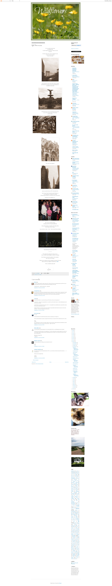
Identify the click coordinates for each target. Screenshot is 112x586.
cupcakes (72, 501)
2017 (73, 331)
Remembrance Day (74, 477)
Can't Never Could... (75, 233)
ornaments (73, 529)
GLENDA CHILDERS (37, 349)
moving (72, 527)
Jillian (75, 473)
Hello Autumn (75, 352)
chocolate (75, 492)
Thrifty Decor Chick (75, 218)
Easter (75, 471)
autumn (72, 484)
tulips (78, 552)
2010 (73, 341)
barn (71, 485)
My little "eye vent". (75, 186)
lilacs (73, 523)
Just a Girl (74, 259)
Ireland (72, 473)
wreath (72, 558)
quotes (74, 535)
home (73, 79)
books (77, 488)
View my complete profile (75, 314)
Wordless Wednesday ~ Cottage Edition (76, 375)
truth (75, 552)
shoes (78, 542)
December (75, 342)
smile (78, 544)
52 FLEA (73, 284)
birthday (72, 486)
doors (77, 502)
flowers (77, 508)
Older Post (66, 362)
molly (78, 525)
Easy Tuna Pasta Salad (75, 163)
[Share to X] (46, 273)
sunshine (77, 548)
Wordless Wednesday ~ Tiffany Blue (75, 360)
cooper (72, 497)
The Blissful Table (75, 188)
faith (78, 504)
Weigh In (75, 481)
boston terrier (73, 489)
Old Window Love (76, 358)
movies (77, 526)
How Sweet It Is (74, 214)
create (77, 500)
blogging (75, 487)
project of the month (74, 533)
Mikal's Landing (75, 150)
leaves (74, 521)
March (74, 384)
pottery (77, 532)
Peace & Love (75, 356)
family (77, 505)
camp (72, 490)
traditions (76, 551)
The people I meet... (75, 209)
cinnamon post (74, 201)
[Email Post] (41, 273)
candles (76, 490)
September (75, 346)
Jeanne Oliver (74, 75)
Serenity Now (74, 185)
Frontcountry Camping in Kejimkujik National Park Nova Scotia (75, 169)
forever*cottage (75, 280)
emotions (73, 504)
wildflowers (77, 555)
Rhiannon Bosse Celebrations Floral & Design (75, 182)
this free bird (36, 313)
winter (72, 557)
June (74, 380)
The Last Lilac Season (75, 285)
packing (78, 529)
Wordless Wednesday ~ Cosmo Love (75, 366)
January (74, 387)
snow (73, 545)
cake (77, 489)
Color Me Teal (75, 369)
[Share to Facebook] (47, 273)
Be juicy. (73, 277)
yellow (75, 558)
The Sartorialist (74, 250)
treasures (72, 552)
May (74, 381)
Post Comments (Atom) (39, 363)
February (74, 385)
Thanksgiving (73, 478)
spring (72, 546)
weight (78, 554)
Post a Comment (35, 360)
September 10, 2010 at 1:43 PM (39, 310)
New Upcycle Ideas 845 (75, 159)
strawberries (76, 547)
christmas (73, 493)
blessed (77, 486)
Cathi (35, 298)
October (74, 345)
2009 (73, 388)
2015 (73, 334)
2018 (73, 330)
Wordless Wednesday (75, 482)
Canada (72, 470)
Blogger (60, 583)
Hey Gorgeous (74, 180)
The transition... (74, 122)
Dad (72, 471)
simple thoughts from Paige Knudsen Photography (75, 271)
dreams (78, 503)
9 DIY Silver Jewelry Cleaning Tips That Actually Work (75, 240)
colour (74, 494)
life (78, 521)
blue (77, 487)
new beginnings (77, 528)
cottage (72, 498)
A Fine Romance (74, 132)
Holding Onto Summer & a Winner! (75, 372)
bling (71, 487)
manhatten (75, 524)
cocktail (78, 493)
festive (77, 507)
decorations (73, 502)
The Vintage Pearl (75, 238)
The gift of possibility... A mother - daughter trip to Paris (75, 118)
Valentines (75, 479)
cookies (72, 495)
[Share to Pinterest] (48, 273)
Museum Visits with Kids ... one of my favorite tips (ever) (75, 127)
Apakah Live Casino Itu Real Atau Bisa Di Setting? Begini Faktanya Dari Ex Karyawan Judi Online (75, 94)
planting (75, 531)
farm (74, 507)
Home (50, 362)
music (76, 527)
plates (78, 531)
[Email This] (44, 273)
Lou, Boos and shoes (75, 121)
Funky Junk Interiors (75, 158)
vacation (40, 274)
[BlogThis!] (45, 273)
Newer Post (34, 362)
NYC (38, 274)
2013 (73, 337)
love (78, 523)
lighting (78, 522)
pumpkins (77, 534)
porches (73, 532)
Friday (73, 472)
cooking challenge (74, 496)
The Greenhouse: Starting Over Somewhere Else (74, 235)
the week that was (75, 202)
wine (73, 556)
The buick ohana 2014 (75, 147)
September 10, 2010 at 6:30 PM (39, 337)
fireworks (72, 508)
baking (77, 484)
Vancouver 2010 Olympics (75, 480)
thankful (74, 550)
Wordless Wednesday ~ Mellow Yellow (75, 349)
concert (77, 494)
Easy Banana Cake (75, 173)
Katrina (78, 473)
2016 (73, 333)
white (73, 555)
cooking (77, 495)
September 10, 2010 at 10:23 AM (39, 287)
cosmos (77, 497)
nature (72, 528)
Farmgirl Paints (74, 116)
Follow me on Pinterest (74, 48)
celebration (77, 491)
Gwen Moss (74, 103)
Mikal (35, 282)
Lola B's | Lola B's (75, 146)
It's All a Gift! (74, 177)
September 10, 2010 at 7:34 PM (39, 346)
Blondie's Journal (37, 340)
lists (75, 523)
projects (72, 534)
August (74, 377)
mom (73, 526)
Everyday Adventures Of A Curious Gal (75, 141)
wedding (73, 554)
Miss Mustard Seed (75, 223)
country (78, 498)
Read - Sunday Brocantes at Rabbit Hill (75, 294)
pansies (73, 530)
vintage (78, 553)
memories (35, 274)
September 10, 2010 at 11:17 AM (39, 295)
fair (76, 504)
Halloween (76, 472)
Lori (35, 273)
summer (72, 548)
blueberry (72, 488)
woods (77, 557)
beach (76, 485)
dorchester (73, 503)
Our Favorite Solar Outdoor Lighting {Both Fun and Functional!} (75, 220)
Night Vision (74, 265)
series (77, 541)
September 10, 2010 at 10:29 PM (39, 358)
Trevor (78, 478)
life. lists (75, 522)
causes (72, 491)
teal (57, 261)
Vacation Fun (75, 368)
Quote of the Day (75, 362)
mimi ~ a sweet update (75, 273)
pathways (77, 530)
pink (72, 531)
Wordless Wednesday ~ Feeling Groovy (76, 354)
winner (77, 556)
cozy (74, 499)
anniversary (75, 483)
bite (73, 172)
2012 (73, 338)
